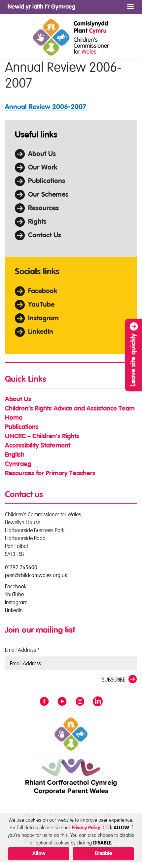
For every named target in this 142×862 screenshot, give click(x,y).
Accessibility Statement (37, 446)
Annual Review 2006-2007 (45, 107)
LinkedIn (40, 332)
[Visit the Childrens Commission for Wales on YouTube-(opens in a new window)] (62, 701)
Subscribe (113, 680)
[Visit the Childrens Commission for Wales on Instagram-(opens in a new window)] (80, 701)
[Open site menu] (130, 7)
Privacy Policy (86, 827)
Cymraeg (18, 464)
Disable (103, 853)
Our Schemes (48, 194)
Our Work (42, 167)
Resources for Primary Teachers (50, 473)
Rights (37, 221)
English (14, 455)
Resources (43, 208)
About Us (42, 154)
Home (13, 418)
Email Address (22, 650)
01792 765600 (21, 567)
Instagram (43, 318)
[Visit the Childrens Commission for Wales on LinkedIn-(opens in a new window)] (97, 701)
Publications (46, 181)
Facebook (42, 291)
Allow (38, 853)
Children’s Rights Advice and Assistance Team (70, 409)
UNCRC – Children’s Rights (42, 436)
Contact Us (44, 235)
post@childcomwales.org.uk (36, 575)
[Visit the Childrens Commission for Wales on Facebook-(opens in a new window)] (44, 701)
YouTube (41, 304)
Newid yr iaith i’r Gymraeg (41, 7)
